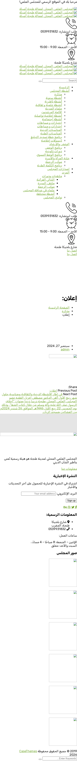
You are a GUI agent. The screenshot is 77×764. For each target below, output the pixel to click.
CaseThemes (28, 751)
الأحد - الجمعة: (67, 47)
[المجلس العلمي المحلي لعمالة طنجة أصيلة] (48, 9)
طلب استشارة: (68, 31)
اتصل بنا (72, 250)
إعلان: (53, 390)
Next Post (70, 394)
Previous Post (67, 390)
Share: (72, 387)
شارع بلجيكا (69, 62)
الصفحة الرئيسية (59, 307)
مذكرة (66, 311)
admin (65, 349)
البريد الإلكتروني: (66, 493)
